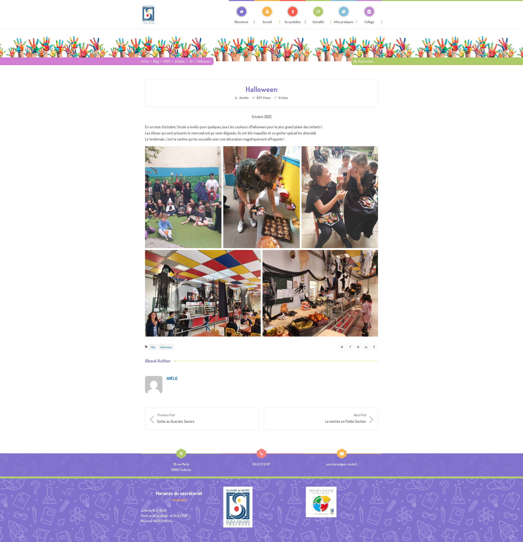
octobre (180, 61)
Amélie (244, 98)
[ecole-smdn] (148, 14)
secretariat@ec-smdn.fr (342, 464)
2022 (166, 61)
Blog (156, 61)
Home (145, 61)
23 (190, 61)
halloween (166, 347)
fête (153, 347)
